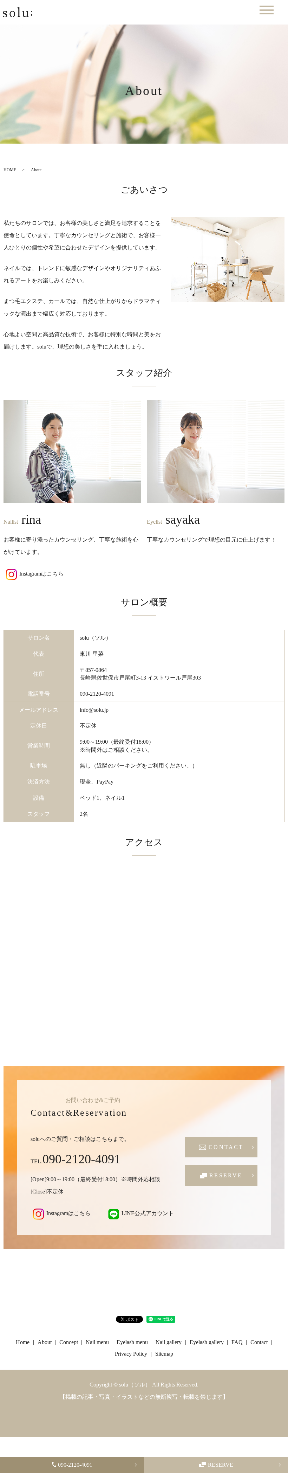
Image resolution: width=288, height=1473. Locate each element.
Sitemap (164, 1354)
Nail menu (97, 1342)
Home (23, 1342)
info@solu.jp (94, 710)
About (45, 1342)
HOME (10, 169)
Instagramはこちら (41, 574)
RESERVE (220, 1465)
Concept (68, 1342)
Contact (259, 1342)
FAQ (237, 1342)
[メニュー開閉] (267, 10)
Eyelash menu (132, 1342)
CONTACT (226, 1147)
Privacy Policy (131, 1354)
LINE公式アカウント (148, 1213)
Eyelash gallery (207, 1342)
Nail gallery (169, 1342)
